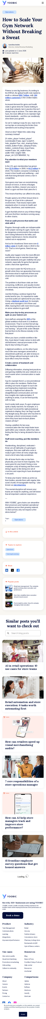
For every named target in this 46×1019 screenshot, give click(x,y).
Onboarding (6, 965)
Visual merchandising (9, 959)
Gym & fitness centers (32, 946)
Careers (5, 984)
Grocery (27, 931)
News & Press (29, 959)
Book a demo (12, 915)
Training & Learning (12, 554)
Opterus (27, 984)
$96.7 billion (24, 95)
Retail (26, 928)
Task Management (8, 928)
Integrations (6, 937)
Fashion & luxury (29, 934)
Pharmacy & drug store (32, 940)
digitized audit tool (20, 301)
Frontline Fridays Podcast (33, 962)
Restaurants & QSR (30, 943)
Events (4, 987)
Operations (9, 12)
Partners (5, 990)
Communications (8, 931)
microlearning (20, 485)
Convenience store (30, 937)
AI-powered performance (11, 940)
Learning (5, 934)
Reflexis (27, 987)
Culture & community (9, 968)
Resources (28, 968)
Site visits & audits (8, 956)
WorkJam (27, 996)
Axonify (26, 993)
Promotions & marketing (10, 962)
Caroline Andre (14, 45)
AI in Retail (27, 971)
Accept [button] (23, 1014)
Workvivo (27, 990)
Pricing (4, 993)
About (4, 981)
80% (29, 319)
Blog (25, 956)
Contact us (6, 996)
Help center (28, 965)
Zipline (26, 981)
